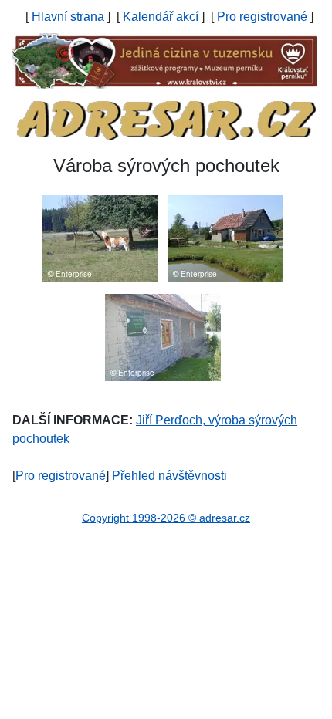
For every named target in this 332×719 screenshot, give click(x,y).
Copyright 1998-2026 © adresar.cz (166, 517)
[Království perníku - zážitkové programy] (166, 60)
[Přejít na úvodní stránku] (166, 119)
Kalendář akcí (160, 16)
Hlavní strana (68, 16)
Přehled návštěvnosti (169, 475)
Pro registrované (262, 16)
